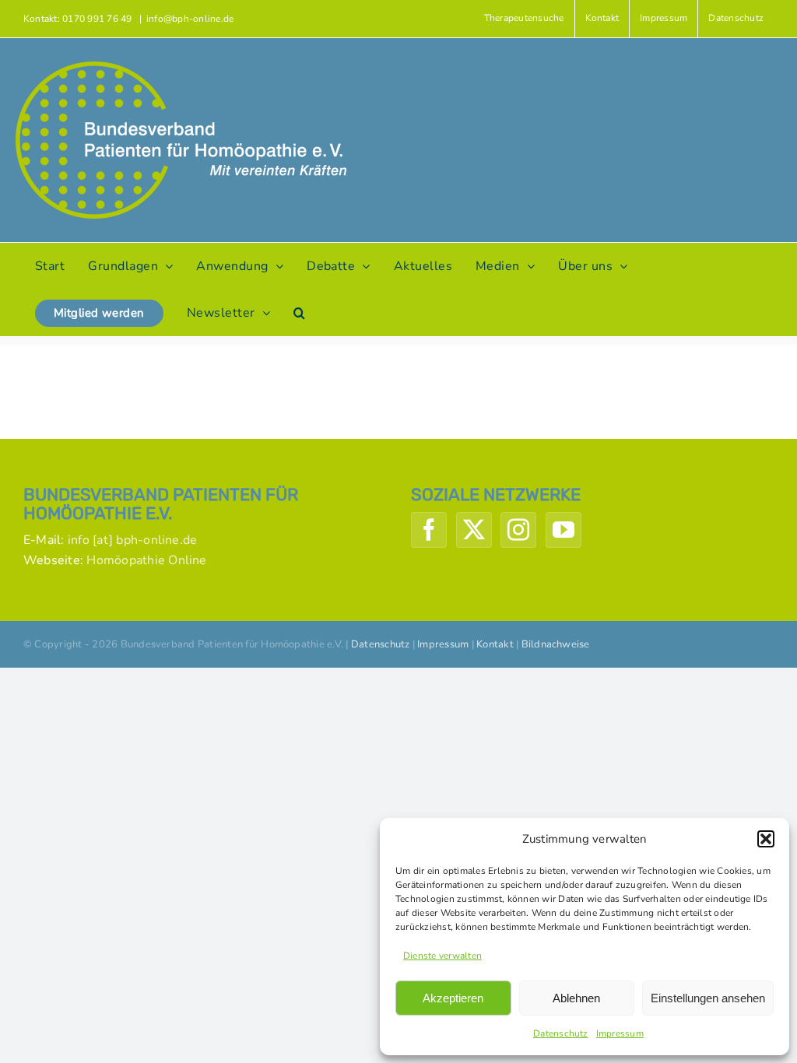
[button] (766, 839)
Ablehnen (576, 998)
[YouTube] (563, 530)
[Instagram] (518, 530)
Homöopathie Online (146, 560)
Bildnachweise (555, 644)
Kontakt (495, 644)
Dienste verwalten (442, 955)
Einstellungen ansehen (708, 998)
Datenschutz (560, 1033)
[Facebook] (429, 530)
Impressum (620, 1033)
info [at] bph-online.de (133, 540)
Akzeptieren (453, 998)
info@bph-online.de (189, 18)
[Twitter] (474, 530)
